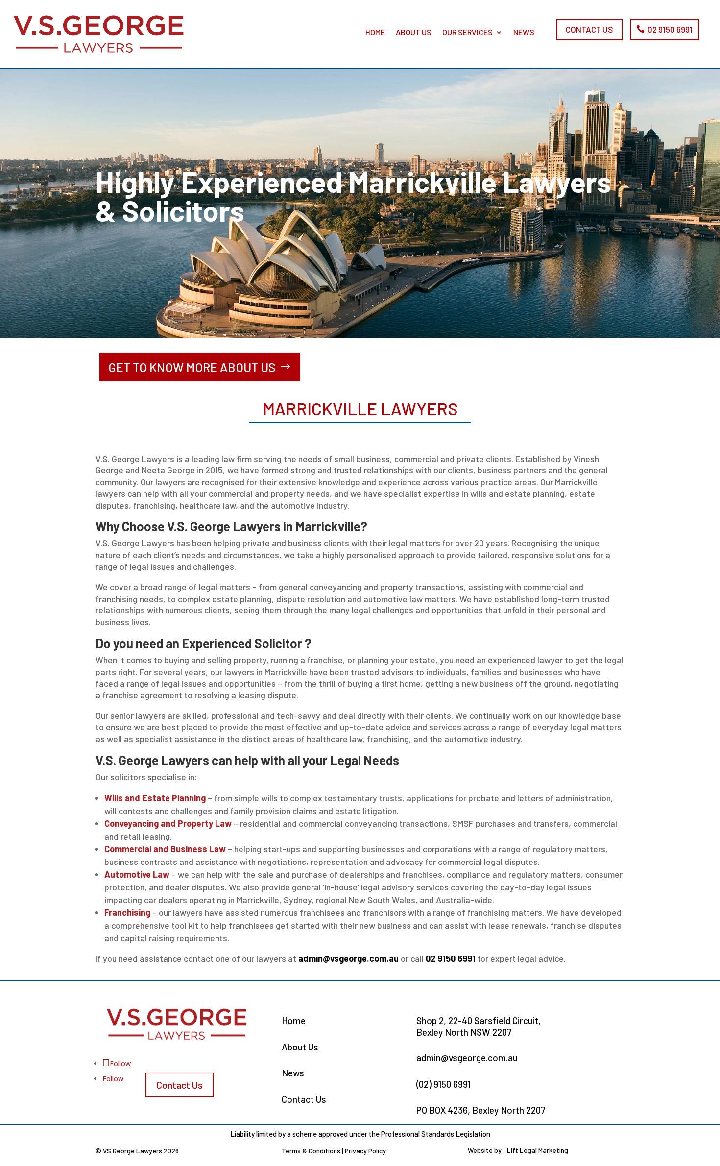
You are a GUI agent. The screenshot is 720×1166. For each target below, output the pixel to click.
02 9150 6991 (670, 29)
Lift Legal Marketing (537, 1150)
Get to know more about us (192, 367)
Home (375, 32)
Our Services (467, 32)
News (523, 32)
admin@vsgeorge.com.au (348, 958)
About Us (414, 32)
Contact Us (589, 29)
